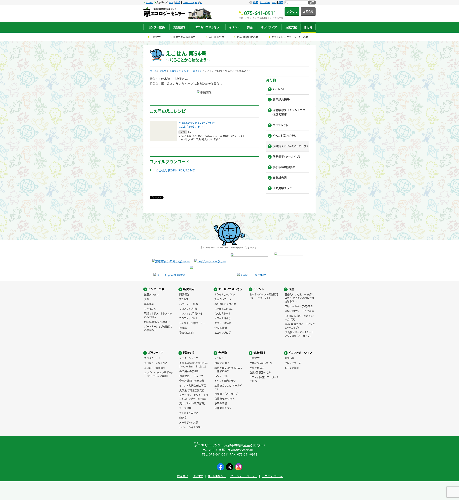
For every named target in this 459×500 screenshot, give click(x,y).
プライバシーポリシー (243, 476)
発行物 (163, 71)
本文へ (149, 2)
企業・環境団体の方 (247, 37)
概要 (255, 2)
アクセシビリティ (272, 476)
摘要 (280, 2)
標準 (177, 2)
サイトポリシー (217, 476)
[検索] (296, 2)
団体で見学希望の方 (184, 37)
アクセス (292, 11)
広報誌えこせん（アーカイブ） (185, 71)
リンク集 (198, 476)
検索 (312, 2)
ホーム (153, 71)
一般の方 (156, 37)
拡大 (171, 2)
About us (265, 2)
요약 (274, 2)
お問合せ (308, 11)
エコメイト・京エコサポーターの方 (289, 37)
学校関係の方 (216, 37)
